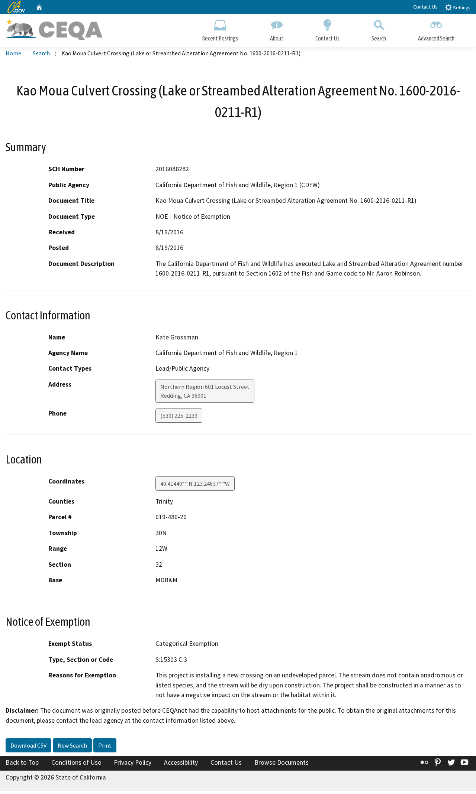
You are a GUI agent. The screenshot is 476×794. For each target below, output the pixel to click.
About (276, 38)
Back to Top (22, 762)
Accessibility (181, 762)
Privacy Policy (132, 762)
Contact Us (425, 6)
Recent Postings (220, 38)
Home (13, 53)
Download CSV (28, 745)
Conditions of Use (76, 762)
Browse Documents (281, 762)
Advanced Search (436, 38)
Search (379, 38)
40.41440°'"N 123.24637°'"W (195, 483)
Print (105, 745)
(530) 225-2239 (178, 415)
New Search (72, 745)
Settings (461, 7)
